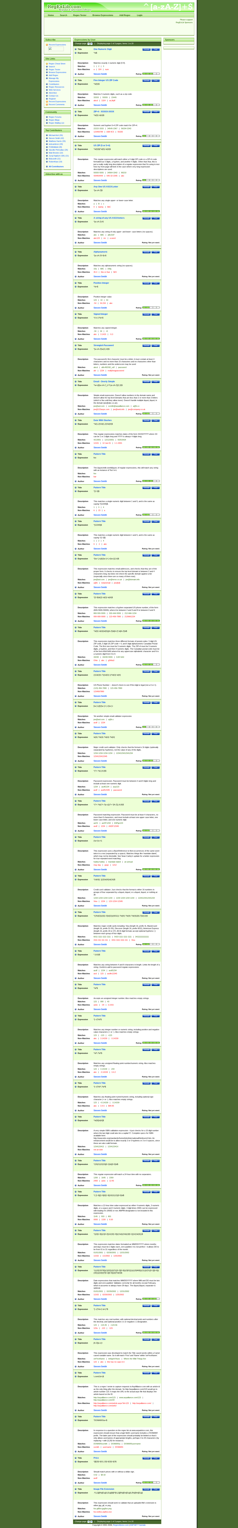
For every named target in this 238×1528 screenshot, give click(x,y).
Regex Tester (79, 15)
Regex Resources (56, 87)
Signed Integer (101, 314)
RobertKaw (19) (55, 162)
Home (51, 15)
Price (96, 1458)
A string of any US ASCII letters (109, 218)
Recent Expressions (57, 45)
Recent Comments (57, 104)
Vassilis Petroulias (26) (58, 150)
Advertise (53, 93)
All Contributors (56, 166)
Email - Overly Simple (104, 381)
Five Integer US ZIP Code (106, 80)
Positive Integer (101, 283)
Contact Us (53, 96)
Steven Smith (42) (56, 138)
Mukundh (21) (55, 159)
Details (146, 49)
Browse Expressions (103, 15)
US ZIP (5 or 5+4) (102, 145)
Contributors (54, 84)
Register (52, 99)
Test (155, 49)
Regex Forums (55, 117)
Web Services (55, 90)
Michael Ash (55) (56, 135)
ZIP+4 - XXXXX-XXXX (104, 111)
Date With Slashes (103, 420)
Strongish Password (104, 345)
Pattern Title (100, 454)
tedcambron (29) (56, 144)
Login (139, 15)
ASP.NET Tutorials (138, 1525)
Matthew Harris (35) (57, 141)
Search (63, 15)
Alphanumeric (101, 252)
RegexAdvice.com (121, 1525)
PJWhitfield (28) (55, 147)
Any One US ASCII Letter (106, 186)
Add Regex (124, 15)
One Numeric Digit (103, 49)
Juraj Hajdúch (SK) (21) (59, 156)
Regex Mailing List (56, 123)
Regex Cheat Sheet (57, 64)
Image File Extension (104, 1489)
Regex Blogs (54, 120)
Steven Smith (100, 74)
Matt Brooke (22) (56, 153)
